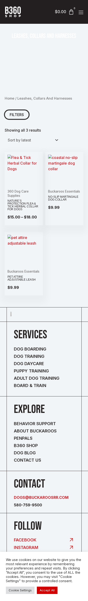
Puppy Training (31, 370)
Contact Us (27, 460)
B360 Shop (26, 445)
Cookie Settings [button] (20, 590)
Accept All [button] (47, 590)
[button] (81, 12)
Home (9, 98)
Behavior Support (35, 423)
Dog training (29, 356)
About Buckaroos (35, 430)
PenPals (23, 438)
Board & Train (30, 385)
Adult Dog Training (36, 378)
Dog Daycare (29, 363)
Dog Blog (25, 452)
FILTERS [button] (17, 114)
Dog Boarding (30, 349)
